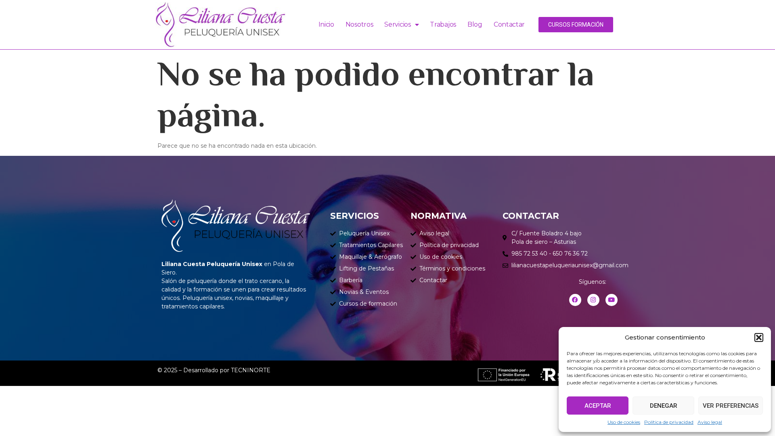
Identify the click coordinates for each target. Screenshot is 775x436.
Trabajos (443, 24)
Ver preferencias (730, 405)
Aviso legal (710, 422)
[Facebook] (575, 300)
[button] (759, 337)
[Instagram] (593, 300)
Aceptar (597, 405)
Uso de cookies (623, 422)
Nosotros (359, 24)
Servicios (397, 24)
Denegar (663, 405)
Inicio (326, 24)
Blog (474, 24)
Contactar (509, 24)
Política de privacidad (668, 422)
